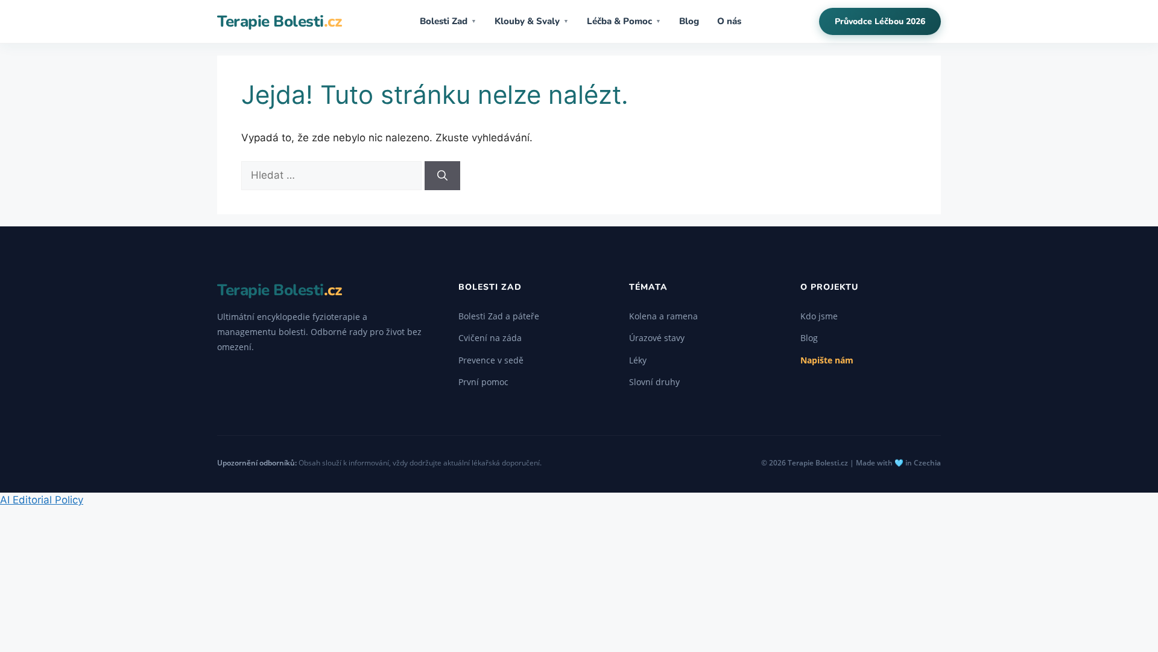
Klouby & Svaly (532, 21)
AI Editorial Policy (41, 500)
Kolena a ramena (663, 316)
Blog (689, 21)
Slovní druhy (654, 382)
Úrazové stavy (657, 338)
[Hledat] (442, 175)
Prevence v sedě (491, 360)
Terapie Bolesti (279, 21)
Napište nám (826, 360)
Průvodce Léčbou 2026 (880, 21)
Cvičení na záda (490, 338)
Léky (638, 360)
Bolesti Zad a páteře (498, 316)
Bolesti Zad (448, 21)
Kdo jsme (819, 316)
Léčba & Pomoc (624, 21)
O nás (729, 21)
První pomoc (483, 382)
